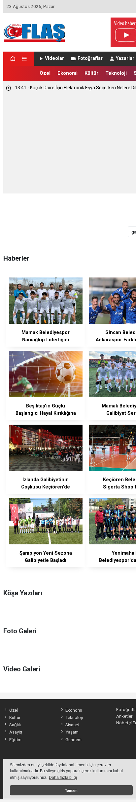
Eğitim (15, 739)
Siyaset (72, 724)
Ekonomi (67, 73)
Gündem (73, 739)
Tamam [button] (71, 790)
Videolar (54, 58)
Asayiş (15, 732)
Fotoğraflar (90, 58)
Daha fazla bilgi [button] (63, 777)
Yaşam (72, 732)
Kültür (91, 73)
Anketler (124, 716)
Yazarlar (125, 58)
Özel (45, 73)
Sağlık (15, 724)
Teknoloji (116, 73)
